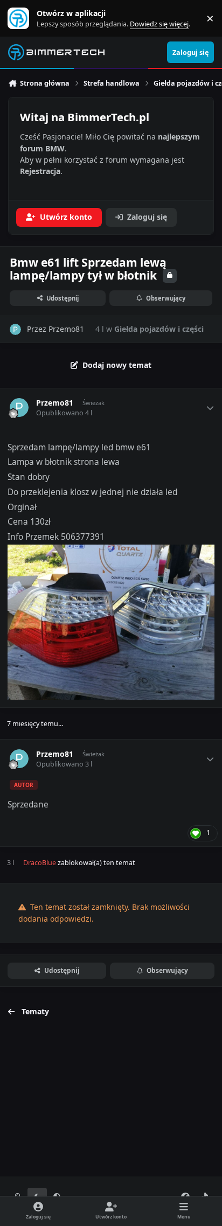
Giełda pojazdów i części (159, 329)
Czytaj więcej (23, 18)
